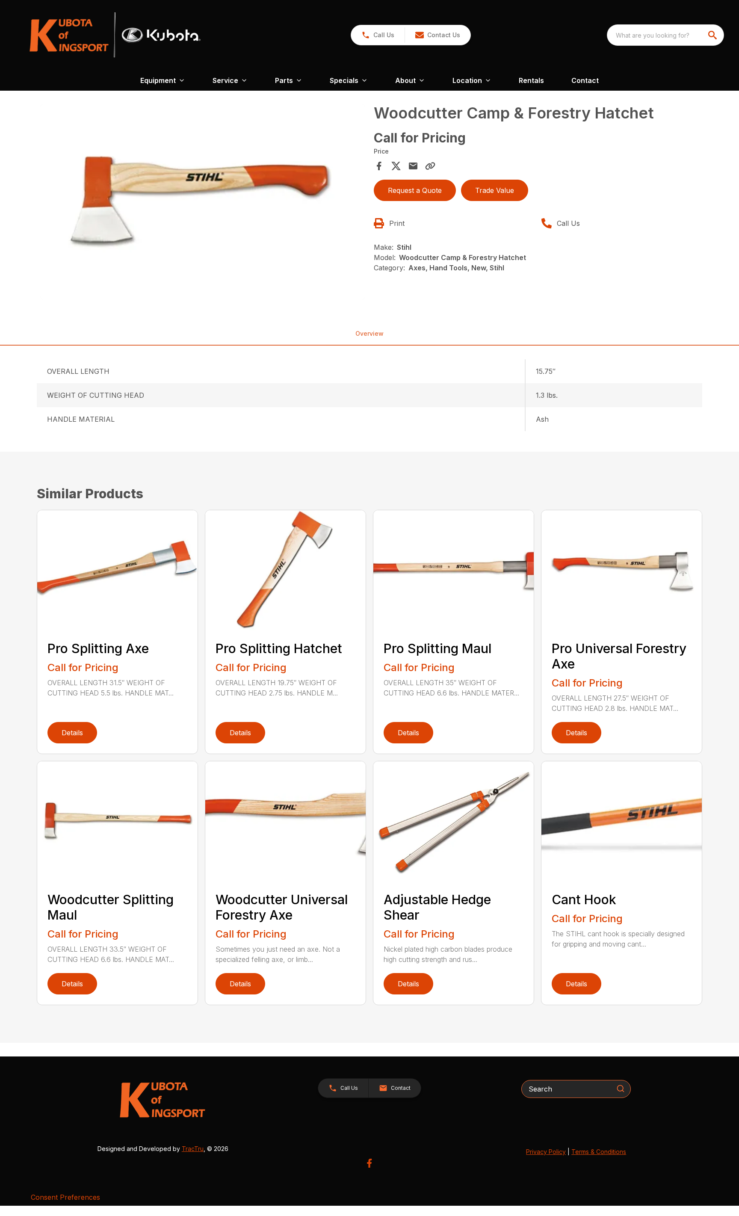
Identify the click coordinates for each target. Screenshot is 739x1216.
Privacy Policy (546, 1151)
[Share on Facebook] (379, 166)
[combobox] (665, 35)
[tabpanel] (202, 203)
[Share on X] (396, 166)
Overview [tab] (369, 333)
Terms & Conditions (598, 1151)
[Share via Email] (413, 166)
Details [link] (72, 732)
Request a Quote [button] (415, 190)
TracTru (193, 1148)
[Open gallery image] (202, 201)
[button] (378, 35)
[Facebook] (369, 1163)
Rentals (531, 80)
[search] (713, 35)
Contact (585, 80)
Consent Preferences (65, 1197)
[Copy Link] (430, 166)
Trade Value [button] (494, 190)
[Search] (620, 1088)
